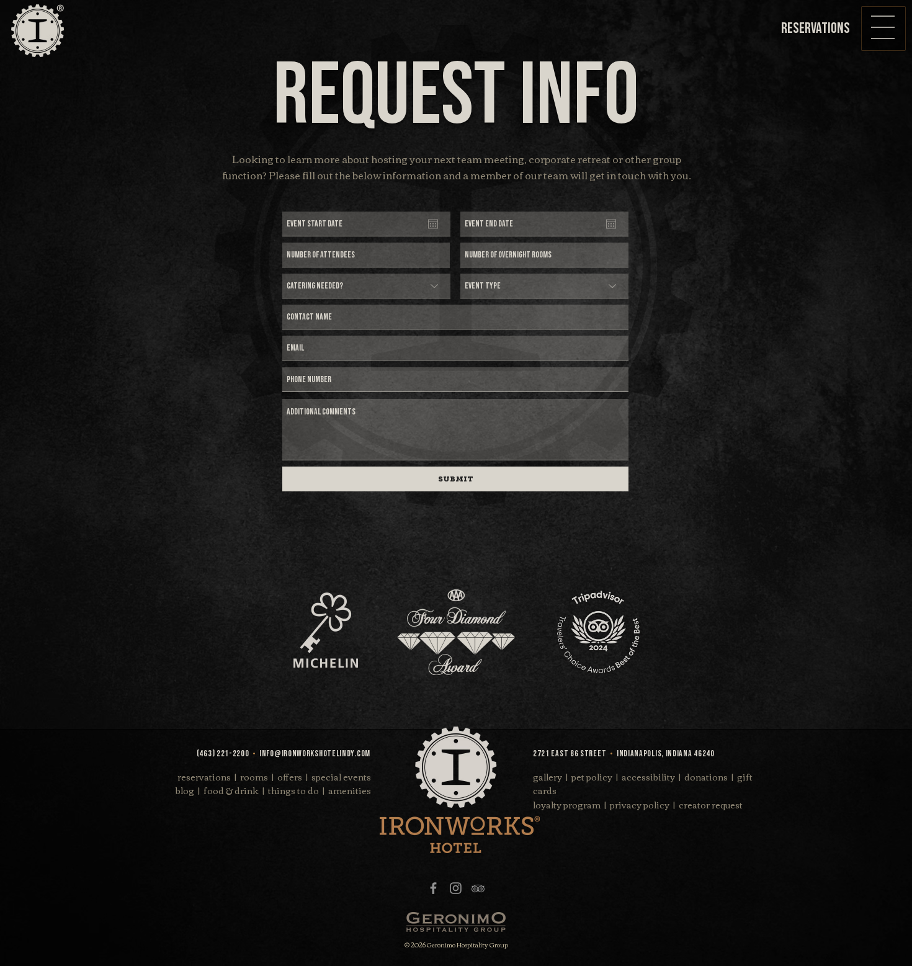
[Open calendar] (433, 224)
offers (289, 777)
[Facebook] (433, 888)
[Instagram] (455, 888)
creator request (711, 805)
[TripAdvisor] (478, 888)
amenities (349, 790)
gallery (547, 777)
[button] (883, 27)
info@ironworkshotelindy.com (314, 753)
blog (185, 790)
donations (706, 777)
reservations (204, 777)
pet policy (591, 777)
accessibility (648, 777)
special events (341, 777)
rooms (254, 777)
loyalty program (567, 805)
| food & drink (228, 790)
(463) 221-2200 (223, 753)
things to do (293, 790)
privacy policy (639, 805)
